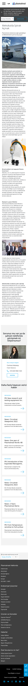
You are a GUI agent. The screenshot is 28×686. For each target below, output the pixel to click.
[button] (8, 3)
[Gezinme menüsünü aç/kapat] (3, 3)
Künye (8, 669)
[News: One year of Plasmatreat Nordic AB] (22, 450)
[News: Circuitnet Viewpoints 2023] (22, 493)
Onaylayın (20, 19)
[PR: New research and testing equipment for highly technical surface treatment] (22, 408)
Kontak (12, 375)
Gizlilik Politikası (17, 669)
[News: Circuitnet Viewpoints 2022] (22, 429)
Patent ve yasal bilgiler (10, 677)
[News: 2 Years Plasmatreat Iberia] (22, 514)
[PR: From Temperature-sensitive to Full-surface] (22, 535)
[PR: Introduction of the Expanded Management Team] (22, 472)
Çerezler (21, 677)
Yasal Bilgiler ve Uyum (14, 673)
